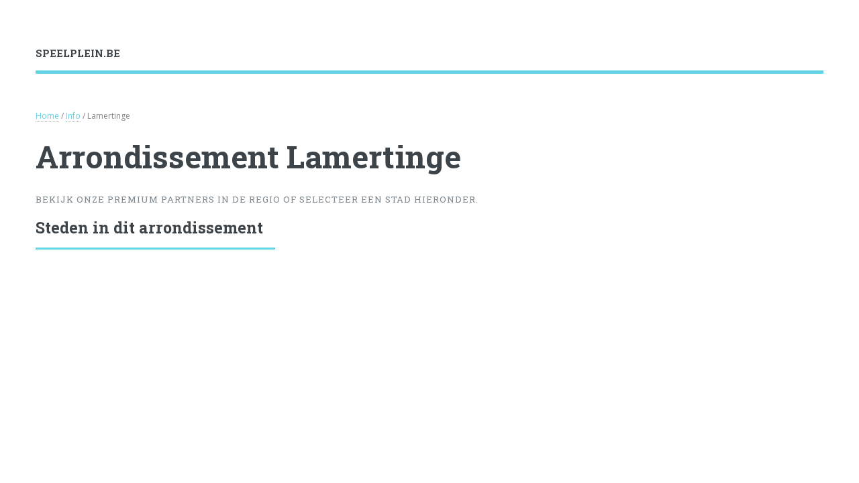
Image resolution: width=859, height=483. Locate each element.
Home (47, 115)
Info (73, 115)
